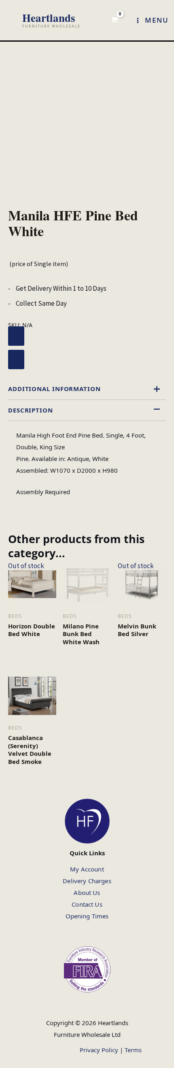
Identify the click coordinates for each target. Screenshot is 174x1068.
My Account (87, 869)
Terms (133, 1050)
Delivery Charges (87, 881)
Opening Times (87, 916)
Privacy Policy (99, 1050)
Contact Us (87, 904)
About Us (87, 892)
